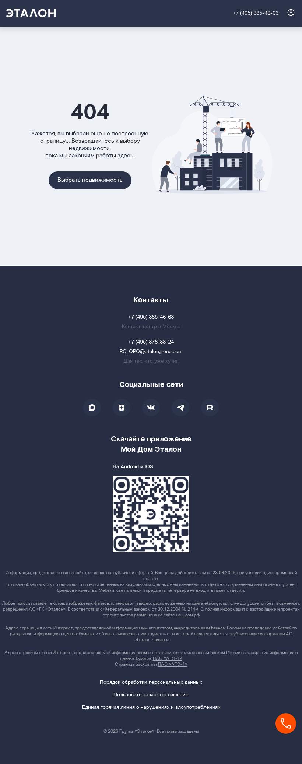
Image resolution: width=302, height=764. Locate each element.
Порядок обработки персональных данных (151, 682)
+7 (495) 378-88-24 (151, 342)
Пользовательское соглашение (151, 695)
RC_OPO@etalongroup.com (151, 351)
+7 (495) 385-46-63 (255, 13)
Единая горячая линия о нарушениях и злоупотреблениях (151, 707)
